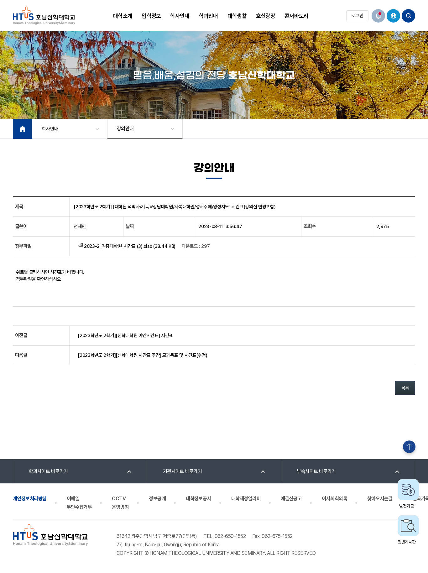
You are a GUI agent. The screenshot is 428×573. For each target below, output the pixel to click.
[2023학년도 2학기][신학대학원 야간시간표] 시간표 (125, 335)
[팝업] (378, 16)
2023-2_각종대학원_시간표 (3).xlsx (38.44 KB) (129, 246)
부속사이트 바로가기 (316, 471)
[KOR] (393, 16)
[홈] (22, 129)
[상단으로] (409, 446)
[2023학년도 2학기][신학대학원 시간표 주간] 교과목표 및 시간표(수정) (142, 355)
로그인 (357, 15)
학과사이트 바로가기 (48, 471)
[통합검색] (408, 16)
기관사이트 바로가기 (182, 471)
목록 (405, 387)
